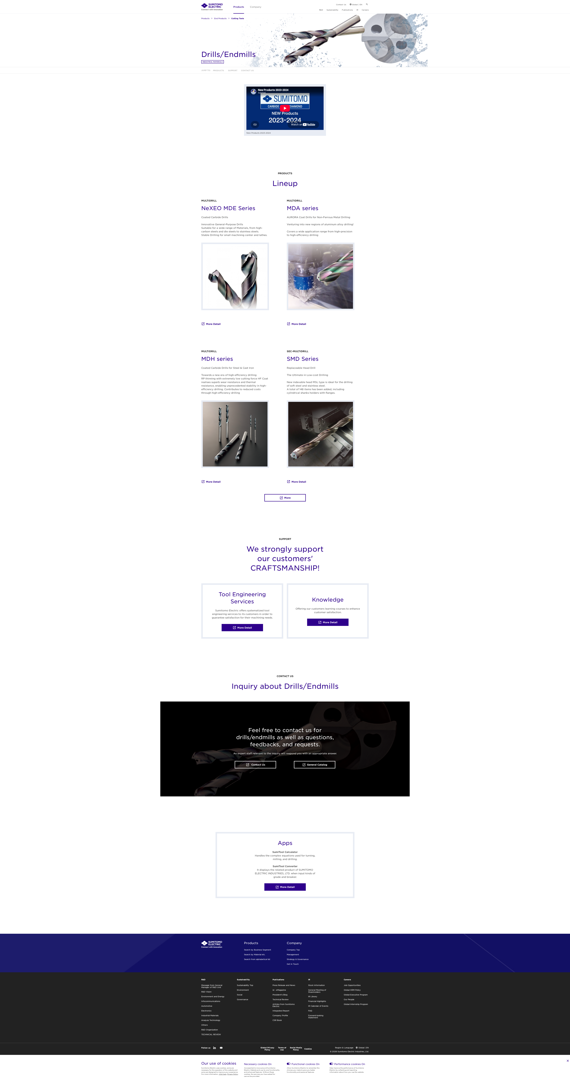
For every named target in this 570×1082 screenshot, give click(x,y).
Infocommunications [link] (210, 1001)
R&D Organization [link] (209, 1030)
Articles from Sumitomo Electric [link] (284, 1005)
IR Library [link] (312, 996)
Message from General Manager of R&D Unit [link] (211, 986)
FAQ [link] (310, 1011)
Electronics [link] (206, 1011)
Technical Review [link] (281, 999)
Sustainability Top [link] (245, 985)
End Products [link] (220, 18)
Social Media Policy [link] (296, 1049)
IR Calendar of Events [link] (318, 1006)
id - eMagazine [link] (279, 990)
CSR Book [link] (277, 1020)
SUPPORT (285, 538)
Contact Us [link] (341, 4)
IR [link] (357, 10)
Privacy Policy (232, 1074)
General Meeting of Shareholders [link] (317, 991)
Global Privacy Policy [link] (267, 1049)
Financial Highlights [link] (317, 1001)
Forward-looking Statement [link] (315, 1016)
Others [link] (204, 1025)
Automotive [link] (206, 1006)
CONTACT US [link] (247, 70)
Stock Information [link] (316, 985)
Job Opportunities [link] (352, 985)
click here (222, 1074)
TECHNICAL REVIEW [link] (211, 1034)
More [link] (287, 497)
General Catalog (317, 764)
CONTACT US (285, 676)
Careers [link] (365, 10)
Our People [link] (349, 999)
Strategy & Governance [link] (298, 959)
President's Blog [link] (280, 995)
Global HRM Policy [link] (352, 990)
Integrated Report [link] (281, 1011)
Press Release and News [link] (284, 985)
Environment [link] (243, 990)
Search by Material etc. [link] (254, 954)
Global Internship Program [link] (356, 1004)
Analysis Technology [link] (210, 1020)
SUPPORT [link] (232, 70)
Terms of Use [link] (282, 1049)
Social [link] (239, 995)
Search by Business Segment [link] (257, 950)
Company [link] (255, 6)
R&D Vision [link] (206, 992)
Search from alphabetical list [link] (257, 959)
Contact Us (258, 764)
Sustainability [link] (332, 10)
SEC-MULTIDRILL (297, 351)
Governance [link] (242, 999)
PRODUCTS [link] (218, 70)
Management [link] (293, 954)
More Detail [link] (213, 323)
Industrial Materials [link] (212, 62)
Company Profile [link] (280, 1015)
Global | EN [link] (357, 4)
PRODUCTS (285, 173)
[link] (212, 6)
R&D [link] (321, 10)
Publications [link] (347, 10)
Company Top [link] (293, 950)
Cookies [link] (308, 1049)
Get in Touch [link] (293, 964)
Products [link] (238, 6)
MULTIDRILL (209, 200)
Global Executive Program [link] (356, 995)
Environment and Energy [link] (212, 996)
